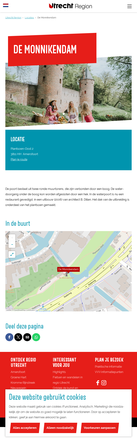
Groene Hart (18, 377)
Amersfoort (18, 372)
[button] (68, 271)
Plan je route (19, 159)
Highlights (59, 372)
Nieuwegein (18, 388)
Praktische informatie (108, 366)
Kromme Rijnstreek (23, 382)
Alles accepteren (25, 428)
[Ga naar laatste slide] (11, 114)
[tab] (64, 114)
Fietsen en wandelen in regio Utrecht (68, 380)
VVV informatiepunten (109, 372)
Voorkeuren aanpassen (100, 428)
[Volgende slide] (126, 114)
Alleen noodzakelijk (60, 428)
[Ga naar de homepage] (70, 6)
